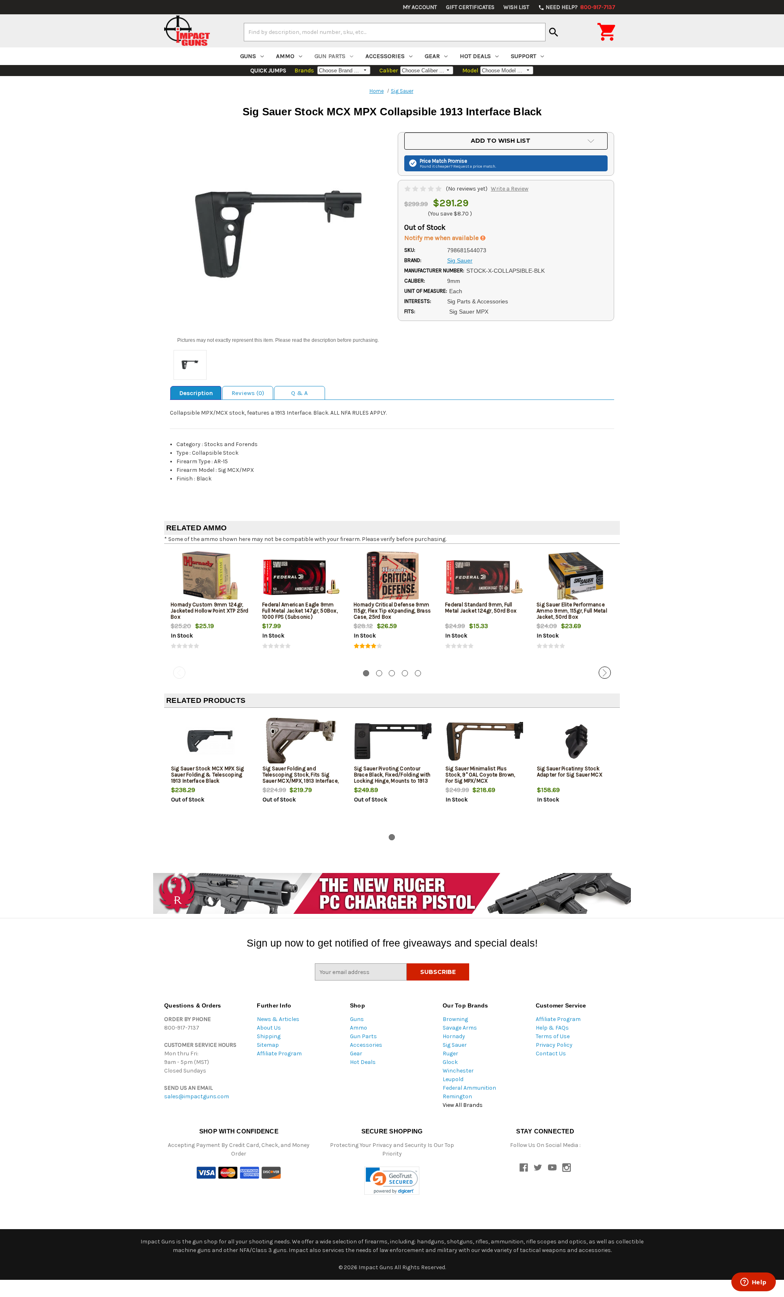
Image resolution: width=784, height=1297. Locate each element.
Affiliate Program (279, 1053)
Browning (455, 1019)
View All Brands (463, 1105)
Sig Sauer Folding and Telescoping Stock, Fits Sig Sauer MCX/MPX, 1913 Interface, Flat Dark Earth (301, 777)
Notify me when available (442, 238)
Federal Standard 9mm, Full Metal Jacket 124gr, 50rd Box (481, 607)
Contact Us (551, 1053)
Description (196, 393)
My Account (420, 7)
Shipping (269, 1036)
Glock (450, 1062)
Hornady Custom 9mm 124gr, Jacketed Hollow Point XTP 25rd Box (210, 610)
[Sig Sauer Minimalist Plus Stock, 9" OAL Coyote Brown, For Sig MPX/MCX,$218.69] (484, 741)
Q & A (299, 393)
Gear (432, 56)
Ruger (450, 1053)
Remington (457, 1096)
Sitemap (268, 1044)
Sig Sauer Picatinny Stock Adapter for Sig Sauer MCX (569, 771)
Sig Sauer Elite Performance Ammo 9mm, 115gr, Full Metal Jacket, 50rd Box (572, 610)
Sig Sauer (455, 1044)
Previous (179, 672)
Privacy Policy (554, 1044)
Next (605, 672)
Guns (248, 56)
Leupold (453, 1079)
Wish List (516, 7)
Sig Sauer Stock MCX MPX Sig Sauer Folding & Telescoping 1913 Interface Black (207, 774)
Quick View (210, 577)
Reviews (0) (248, 393)
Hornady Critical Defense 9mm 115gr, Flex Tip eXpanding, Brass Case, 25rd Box (392, 610)
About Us (269, 1027)
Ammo (285, 56)
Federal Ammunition (469, 1087)
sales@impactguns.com (196, 1096)
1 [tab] (366, 673)
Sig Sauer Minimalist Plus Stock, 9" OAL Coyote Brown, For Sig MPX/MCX (480, 774)
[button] (392, 1180)
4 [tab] (405, 673)
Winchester (458, 1070)
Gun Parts (329, 56)
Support (523, 56)
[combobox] (395, 32)
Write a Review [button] (509, 188)
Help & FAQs (552, 1027)
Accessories (385, 56)
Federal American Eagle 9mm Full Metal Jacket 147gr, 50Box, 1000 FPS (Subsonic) (300, 610)
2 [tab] (379, 673)
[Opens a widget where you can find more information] (753, 1282)
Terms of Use (553, 1036)
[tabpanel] (210, 607)
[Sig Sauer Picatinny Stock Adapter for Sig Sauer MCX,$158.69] (576, 741)
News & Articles (278, 1019)
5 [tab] (418, 673)
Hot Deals (475, 56)
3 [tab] (392, 673)
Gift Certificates (470, 7)
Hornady (454, 1036)
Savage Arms (460, 1027)
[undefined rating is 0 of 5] (423, 188)
